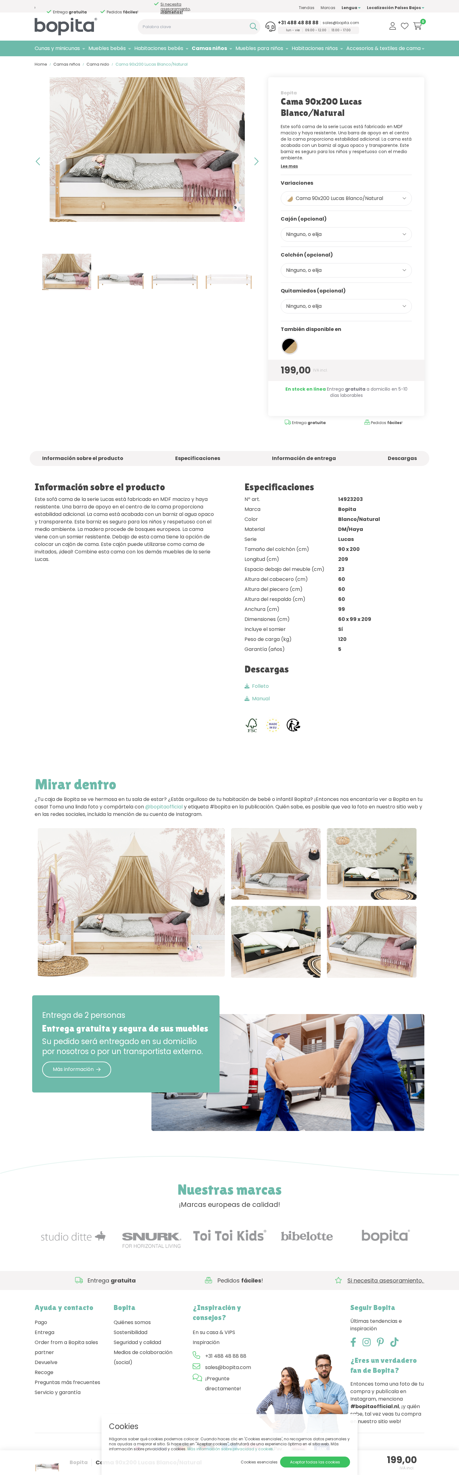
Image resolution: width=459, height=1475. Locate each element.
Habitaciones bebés (158, 48)
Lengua (350, 7)
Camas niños (209, 48)
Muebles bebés (107, 48)
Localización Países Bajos (394, 7)
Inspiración (206, 1342)
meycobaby (115, 965)
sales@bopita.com (341, 22)
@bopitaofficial (164, 806)
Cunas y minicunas (57, 48)
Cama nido (97, 64)
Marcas (328, 7)
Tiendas (306, 7)
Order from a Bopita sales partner (66, 1347)
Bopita (289, 93)
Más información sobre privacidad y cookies (230, 1449)
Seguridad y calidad (137, 1342)
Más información (73, 1069)
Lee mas (289, 166)
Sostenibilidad (130, 1332)
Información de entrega (304, 458)
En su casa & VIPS (214, 1332)
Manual (261, 698)
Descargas (402, 458)
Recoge (44, 1372)
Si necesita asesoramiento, (122, 8)
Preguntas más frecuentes (67, 1382)
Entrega (44, 1332)
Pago (41, 1322)
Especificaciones (197, 458)
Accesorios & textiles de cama (383, 48)
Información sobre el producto (82, 458)
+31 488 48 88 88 (298, 22)
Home (41, 64)
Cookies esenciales (259, 1462)
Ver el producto (63, 965)
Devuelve (46, 1362)
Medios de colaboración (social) (143, 1357)
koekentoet (354, 888)
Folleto (260, 686)
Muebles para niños (259, 48)
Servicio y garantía (58, 1392)
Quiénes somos (132, 1322)
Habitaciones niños (315, 48)
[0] (417, 26)
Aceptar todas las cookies (315, 1462)
